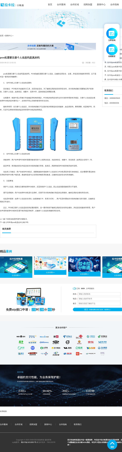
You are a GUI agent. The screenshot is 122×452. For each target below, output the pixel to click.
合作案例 (61, 4)
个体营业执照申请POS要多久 (16, 219)
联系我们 (77, 424)
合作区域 (74, 4)
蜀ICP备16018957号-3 (29, 442)
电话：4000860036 (111, 103)
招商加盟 (88, 4)
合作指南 (114, 4)
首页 (1, 36)
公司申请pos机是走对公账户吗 (16, 222)
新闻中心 (101, 4)
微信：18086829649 (112, 98)
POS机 (33, 74)
